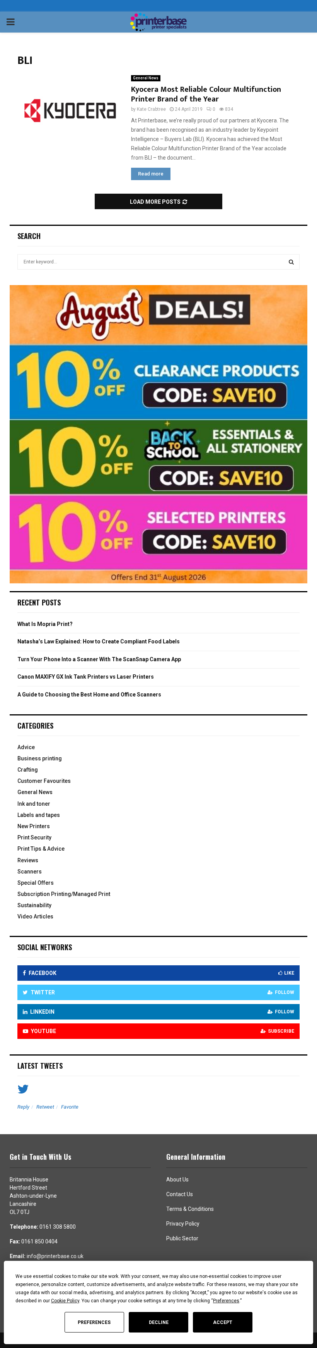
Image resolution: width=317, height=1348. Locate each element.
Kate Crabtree (151, 109)
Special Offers (35, 883)
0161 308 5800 (57, 1227)
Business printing (39, 758)
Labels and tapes (38, 815)
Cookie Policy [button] (65, 1300)
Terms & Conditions (190, 1209)
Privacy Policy (182, 1224)
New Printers (33, 826)
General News (145, 78)
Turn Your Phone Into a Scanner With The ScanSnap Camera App (99, 659)
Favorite (69, 1107)
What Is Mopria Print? (45, 624)
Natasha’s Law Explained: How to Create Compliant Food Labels (98, 641)
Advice (26, 747)
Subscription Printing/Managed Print (63, 894)
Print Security (34, 837)
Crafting (27, 770)
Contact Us (179, 1194)
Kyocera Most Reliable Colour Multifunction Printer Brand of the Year (206, 94)
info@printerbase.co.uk (55, 1256)
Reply (23, 1107)
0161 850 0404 (39, 1241)
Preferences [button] (226, 1300)
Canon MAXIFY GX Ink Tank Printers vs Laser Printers (85, 677)
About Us (177, 1179)
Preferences (94, 1322)
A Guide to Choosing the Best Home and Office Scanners (89, 694)
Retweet (45, 1107)
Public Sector (182, 1238)
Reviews (27, 860)
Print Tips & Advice (41, 849)
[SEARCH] (291, 262)
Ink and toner (33, 804)
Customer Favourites (44, 781)
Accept (222, 1322)
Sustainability (34, 905)
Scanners (29, 871)
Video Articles (35, 916)
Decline (159, 1322)
